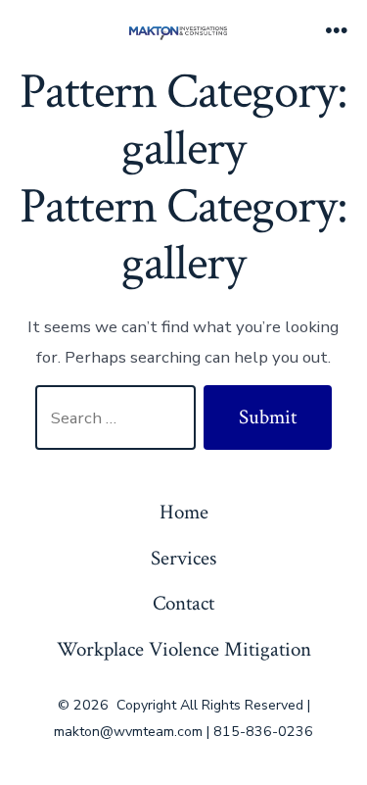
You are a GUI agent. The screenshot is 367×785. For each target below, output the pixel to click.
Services (183, 558)
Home (184, 512)
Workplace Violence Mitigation (184, 649)
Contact (183, 603)
